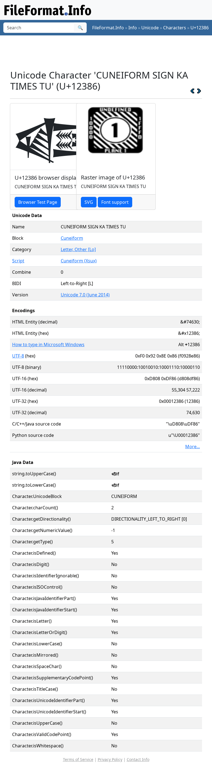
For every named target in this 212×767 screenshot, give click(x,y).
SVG (88, 202)
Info (132, 28)
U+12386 (199, 28)
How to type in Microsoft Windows (48, 344)
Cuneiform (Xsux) (79, 261)
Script (18, 261)
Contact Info (138, 759)
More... (192, 446)
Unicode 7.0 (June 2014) (85, 295)
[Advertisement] (110, 52)
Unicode (150, 28)
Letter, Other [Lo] (78, 249)
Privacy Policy (110, 759)
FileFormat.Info (108, 28)
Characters (174, 28)
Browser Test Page (37, 202)
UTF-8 (18, 356)
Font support (115, 202)
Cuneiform (72, 238)
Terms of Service (78, 759)
